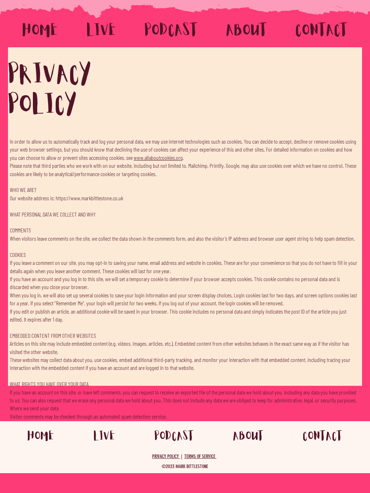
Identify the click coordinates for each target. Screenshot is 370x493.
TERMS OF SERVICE (200, 456)
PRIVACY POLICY (166, 456)
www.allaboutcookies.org (158, 157)
